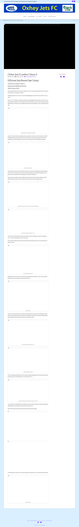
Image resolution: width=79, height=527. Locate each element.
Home (28, 520)
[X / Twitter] (74, 1)
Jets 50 (43, 520)
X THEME (43, 525)
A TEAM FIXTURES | (31, 1)
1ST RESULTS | (22, 1)
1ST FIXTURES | (15, 1)
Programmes (33, 520)
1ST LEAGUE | (7, 1)
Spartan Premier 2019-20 (30, 76)
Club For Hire (48, 520)
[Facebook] (72, 1)
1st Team (39, 520)
